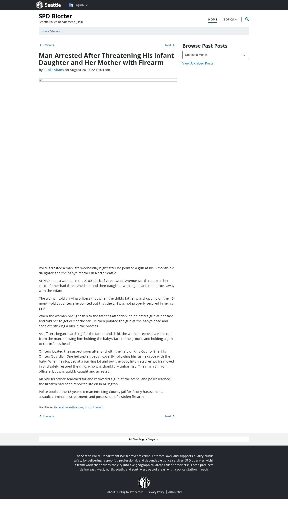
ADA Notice (175, 492)
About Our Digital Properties (125, 492)
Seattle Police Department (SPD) (61, 22)
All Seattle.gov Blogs (142, 439)
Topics (229, 19)
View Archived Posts (198, 63)
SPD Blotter (55, 16)
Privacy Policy (156, 492)
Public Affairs (54, 69)
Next (168, 45)
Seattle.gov (43, 2)
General (59, 407)
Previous (48, 45)
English (79, 5)
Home (212, 19)
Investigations (74, 407)
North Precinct (93, 407)
